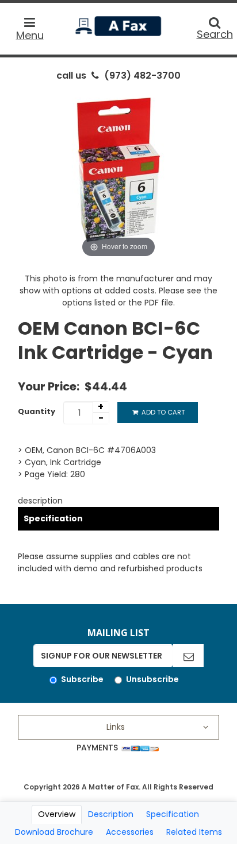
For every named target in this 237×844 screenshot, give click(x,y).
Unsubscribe (152, 679)
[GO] (188, 655)
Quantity (36, 411)
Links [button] (115, 727)
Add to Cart (162, 412)
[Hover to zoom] (118, 174)
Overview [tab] (56, 814)
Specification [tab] (172, 814)
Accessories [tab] (130, 832)
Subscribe (82, 679)
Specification (53, 518)
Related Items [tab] (194, 832)
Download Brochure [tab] (54, 832)
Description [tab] (110, 814)
